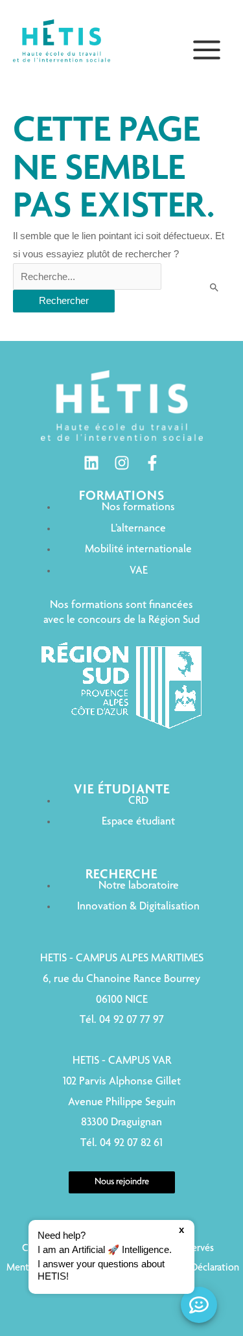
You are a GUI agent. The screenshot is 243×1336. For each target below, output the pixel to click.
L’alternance (138, 529)
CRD (138, 801)
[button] (111, 1257)
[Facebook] (152, 463)
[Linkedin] (91, 463)
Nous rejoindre (122, 1182)
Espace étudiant (138, 822)
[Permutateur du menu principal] (206, 50)
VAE (139, 571)
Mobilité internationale (138, 550)
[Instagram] (122, 463)
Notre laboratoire (138, 886)
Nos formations (138, 507)
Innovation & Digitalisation (138, 907)
